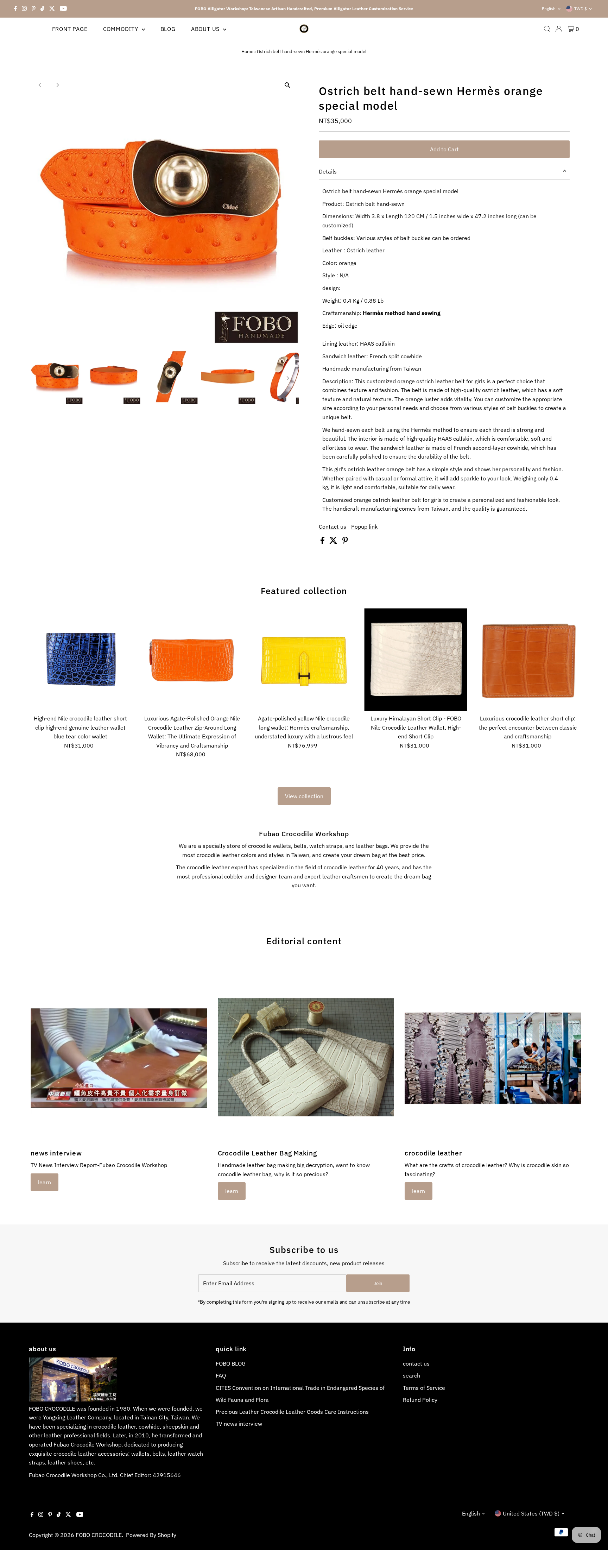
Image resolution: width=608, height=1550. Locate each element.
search (411, 1375)
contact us (416, 1363)
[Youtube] (63, 8)
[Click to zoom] (287, 85)
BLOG (168, 28)
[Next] (57, 85)
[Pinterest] (33, 8)
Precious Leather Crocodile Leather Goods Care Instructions (292, 1411)
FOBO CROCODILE (99, 1534)
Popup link (364, 526)
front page (70, 28)
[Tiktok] (42, 8)
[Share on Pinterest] (345, 541)
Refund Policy (420, 1399)
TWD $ (580, 8)
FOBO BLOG (231, 1363)
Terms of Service (424, 1387)
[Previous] (40, 85)
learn (44, 1182)
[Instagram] (24, 8)
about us (206, 28)
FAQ (221, 1375)
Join (378, 1283)
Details (328, 171)
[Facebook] (15, 8)
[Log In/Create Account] (559, 29)
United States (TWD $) (531, 1513)
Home (247, 52)
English (549, 8)
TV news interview (239, 1423)
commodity (121, 28)
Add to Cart (444, 149)
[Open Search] (547, 29)
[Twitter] (52, 8)
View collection (304, 796)
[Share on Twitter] (334, 541)
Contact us (332, 526)
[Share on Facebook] (323, 541)
